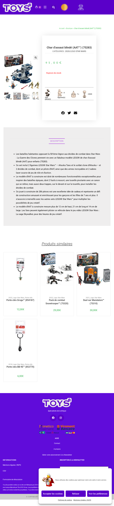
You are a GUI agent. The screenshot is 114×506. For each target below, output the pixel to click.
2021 (88, 298)
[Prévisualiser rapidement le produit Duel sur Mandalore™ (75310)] (109, 257)
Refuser (75, 493)
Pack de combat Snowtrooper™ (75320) (57, 301)
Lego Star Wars (78, 51)
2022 (10, 298)
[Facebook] (53, 418)
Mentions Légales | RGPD (82, 500)
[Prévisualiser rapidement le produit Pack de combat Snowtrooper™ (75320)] (72, 257)
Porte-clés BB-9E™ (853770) (20, 367)
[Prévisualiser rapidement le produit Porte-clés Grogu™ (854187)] (36, 257)
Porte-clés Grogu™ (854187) (20, 300)
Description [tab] (56, 141)
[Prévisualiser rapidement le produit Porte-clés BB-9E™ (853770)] (36, 324)
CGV (4, 471)
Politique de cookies (65, 500)
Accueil (61, 28)
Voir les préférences (98, 493)
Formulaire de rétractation (12, 480)
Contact (57, 443)
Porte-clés (28, 298)
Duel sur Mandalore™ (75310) (93, 301)
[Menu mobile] (44, 7)
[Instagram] (61, 418)
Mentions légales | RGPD (12, 465)
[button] (53, 7)
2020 (67, 51)
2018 (10, 364)
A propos (57, 449)
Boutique (69, 28)
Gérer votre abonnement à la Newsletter (57, 455)
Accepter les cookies (53, 493)
